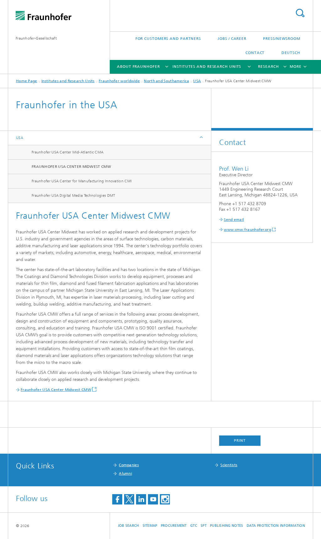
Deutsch (291, 53)
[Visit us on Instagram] (165, 499)
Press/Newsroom (281, 38)
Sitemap (150, 526)
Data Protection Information (276, 526)
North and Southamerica (166, 81)
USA (197, 81)
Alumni (125, 473)
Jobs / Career (232, 38)
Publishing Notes (226, 526)
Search (300, 13)
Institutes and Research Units (206, 66)
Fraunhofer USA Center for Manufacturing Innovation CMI (82, 181)
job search (128, 526)
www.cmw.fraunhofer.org (247, 229)
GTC (193, 526)
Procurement (174, 526)
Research (268, 66)
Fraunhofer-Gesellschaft (36, 38)
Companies (129, 465)
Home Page (26, 81)
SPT (204, 526)
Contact (255, 53)
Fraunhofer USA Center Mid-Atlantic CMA (67, 152)
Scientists (228, 465)
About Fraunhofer (138, 66)
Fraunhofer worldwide (119, 81)
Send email (234, 219)
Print (240, 440)
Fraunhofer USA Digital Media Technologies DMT (73, 195)
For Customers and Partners (168, 38)
